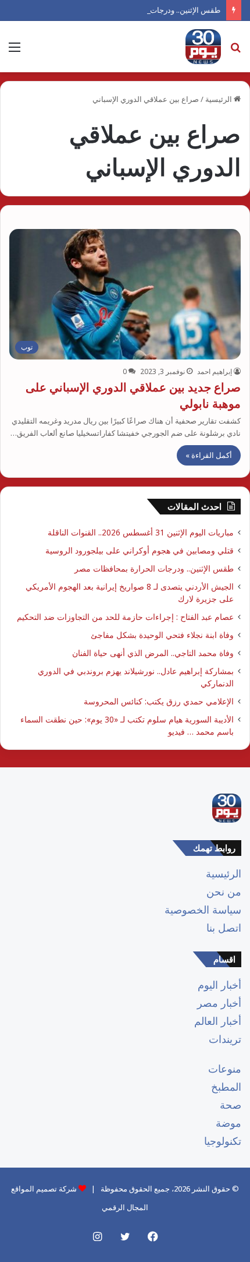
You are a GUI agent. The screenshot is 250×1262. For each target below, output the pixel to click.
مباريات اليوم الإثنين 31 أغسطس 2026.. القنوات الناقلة (141, 532)
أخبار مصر (219, 1003)
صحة (230, 1105)
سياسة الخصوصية (203, 909)
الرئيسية (223, 873)
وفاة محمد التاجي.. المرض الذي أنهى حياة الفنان (150, 652)
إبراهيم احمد (214, 371)
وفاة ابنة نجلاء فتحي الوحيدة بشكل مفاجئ (162, 634)
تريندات (225, 1039)
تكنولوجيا (222, 1141)
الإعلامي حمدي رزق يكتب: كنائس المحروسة (159, 701)
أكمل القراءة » (208, 455)
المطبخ (226, 1087)
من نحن (223, 891)
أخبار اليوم (219, 985)
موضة (228, 1123)
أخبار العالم (217, 1021)
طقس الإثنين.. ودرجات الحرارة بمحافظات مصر (147, 10)
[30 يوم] (203, 46)
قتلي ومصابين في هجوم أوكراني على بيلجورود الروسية (139, 550)
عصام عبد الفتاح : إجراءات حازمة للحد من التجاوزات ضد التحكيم (125, 616)
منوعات (224, 1069)
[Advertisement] (125, 203)
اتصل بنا (223, 928)
